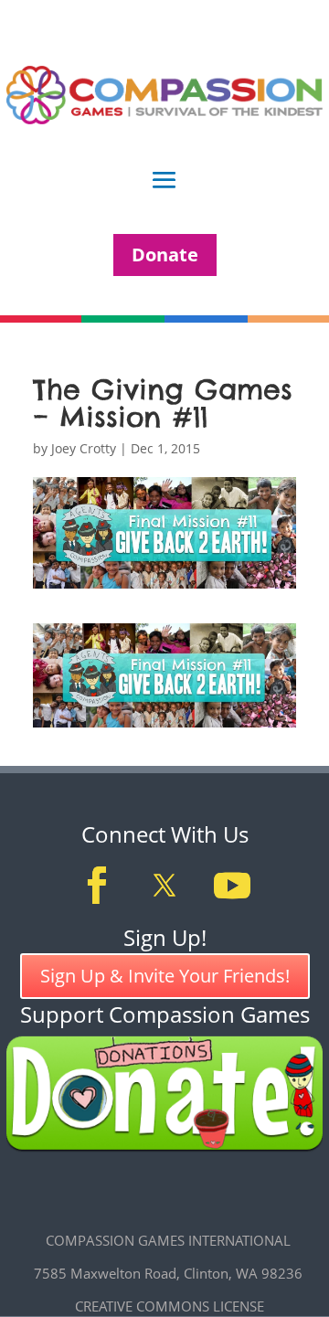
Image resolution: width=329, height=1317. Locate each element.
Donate (165, 254)
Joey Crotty (83, 448)
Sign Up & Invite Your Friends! (165, 975)
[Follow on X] (164, 886)
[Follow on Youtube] (232, 885)
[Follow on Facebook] (96, 885)
